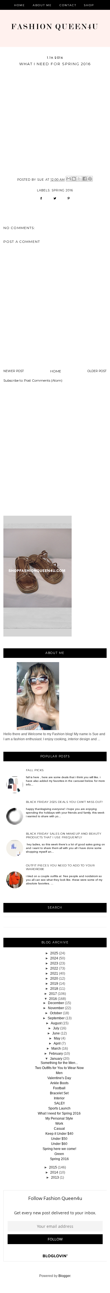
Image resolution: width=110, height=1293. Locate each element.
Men (59, 1073)
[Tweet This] (55, 200)
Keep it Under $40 (59, 1134)
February (56, 1054)
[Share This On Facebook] (41, 200)
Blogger (64, 1276)
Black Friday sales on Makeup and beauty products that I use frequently (64, 835)
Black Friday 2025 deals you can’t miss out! (64, 802)
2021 (54, 973)
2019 (54, 984)
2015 (53, 1167)
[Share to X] (79, 179)
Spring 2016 (59, 1159)
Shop (89, 5)
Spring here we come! (59, 1149)
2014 (54, 1172)
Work (59, 1124)
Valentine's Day (59, 1078)
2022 (54, 968)
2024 (54, 958)
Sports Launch (59, 1108)
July (56, 1028)
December (56, 1003)
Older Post (97, 371)
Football (59, 1088)
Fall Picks (35, 770)
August (56, 1023)
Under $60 (59, 1144)
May (57, 1038)
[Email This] (68, 179)
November (56, 1008)
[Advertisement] (55, 450)
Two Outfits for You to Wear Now (59, 1068)
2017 (53, 994)
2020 (54, 978)
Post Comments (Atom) (43, 380)
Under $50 (59, 1139)
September (56, 1018)
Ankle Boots (59, 1083)
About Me (42, 5)
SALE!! (59, 1103)
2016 (53, 999)
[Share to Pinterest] (90, 179)
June (56, 1033)
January (56, 1059)
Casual (59, 1129)
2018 (54, 989)
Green (59, 1154)
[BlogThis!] (74, 179)
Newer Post (13, 371)
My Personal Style (59, 1118)
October (56, 1013)
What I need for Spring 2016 (59, 1113)
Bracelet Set (59, 1093)
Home (19, 5)
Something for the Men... (59, 1063)
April (57, 1043)
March (56, 1048)
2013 (55, 1177)
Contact (68, 5)
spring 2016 (62, 190)
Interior (59, 1098)
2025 (54, 953)
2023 (54, 963)
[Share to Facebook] (84, 179)
